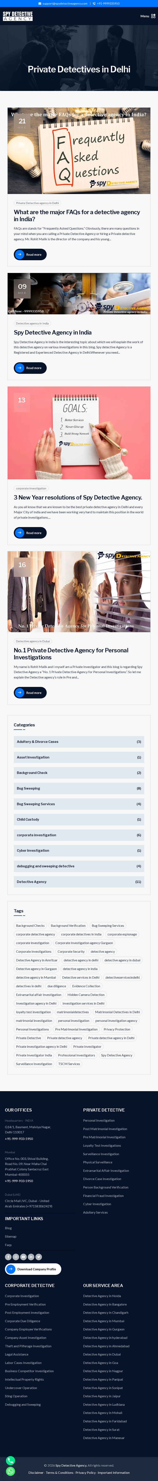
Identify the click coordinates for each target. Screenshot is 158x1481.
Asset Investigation (33, 757)
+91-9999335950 (108, 3)
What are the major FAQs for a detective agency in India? (77, 216)
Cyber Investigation (33, 851)
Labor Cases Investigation (23, 1363)
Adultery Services (95, 1212)
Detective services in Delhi (80, 977)
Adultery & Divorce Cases (37, 742)
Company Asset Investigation (25, 1337)
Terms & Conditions (59, 1472)
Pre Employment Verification (25, 1304)
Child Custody (28, 819)
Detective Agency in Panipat (103, 1379)
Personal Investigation (99, 1120)
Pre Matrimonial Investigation (76, 1029)
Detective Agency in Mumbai (103, 1321)
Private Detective (28, 1038)
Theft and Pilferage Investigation (28, 1346)
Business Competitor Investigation (29, 1371)
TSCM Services (69, 1064)
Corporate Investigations (33, 951)
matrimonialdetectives (73, 1012)
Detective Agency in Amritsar (37, 960)
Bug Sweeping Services (36, 804)
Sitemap (10, 1236)
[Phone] (10, 1460)
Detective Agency (31, 882)
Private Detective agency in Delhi (37, 203)
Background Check (32, 773)
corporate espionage (122, 934)
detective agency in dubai (122, 960)
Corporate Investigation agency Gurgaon (84, 943)
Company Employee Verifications (28, 1329)
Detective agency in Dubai (33, 641)
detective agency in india (80, 969)
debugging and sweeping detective (45, 866)
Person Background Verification (105, 1187)
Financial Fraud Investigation (103, 1196)
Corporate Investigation (22, 1296)
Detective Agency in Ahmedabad (106, 1346)
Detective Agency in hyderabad (105, 1337)
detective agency (103, 951)
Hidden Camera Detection (86, 995)
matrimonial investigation (34, 1020)
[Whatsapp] (10, 1471)
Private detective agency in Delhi (111, 1038)
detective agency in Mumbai (36, 977)
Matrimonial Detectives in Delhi (117, 1012)
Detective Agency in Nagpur (103, 1371)
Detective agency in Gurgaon (36, 969)
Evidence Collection (86, 986)
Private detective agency (64, 1038)
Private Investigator (87, 1046)
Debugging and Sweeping (23, 1404)
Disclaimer (36, 1472)
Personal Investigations (32, 1029)
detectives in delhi (28, 986)
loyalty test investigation (33, 1012)
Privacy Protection (117, 1029)
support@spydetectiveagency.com (65, 3)
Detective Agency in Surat (101, 1429)
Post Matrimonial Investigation (105, 1129)
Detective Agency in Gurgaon (103, 1329)
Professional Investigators (76, 1055)
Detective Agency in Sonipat (103, 1388)
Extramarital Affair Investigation (106, 1170)
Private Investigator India (34, 1055)
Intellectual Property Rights (24, 1379)
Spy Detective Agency (116, 1055)
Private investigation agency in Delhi (41, 1046)
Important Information (114, 1472)
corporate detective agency (35, 934)
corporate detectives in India (81, 934)
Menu (145, 16)
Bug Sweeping (28, 788)
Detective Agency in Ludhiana (104, 1404)
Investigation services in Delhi (83, 1003)
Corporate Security (71, 951)
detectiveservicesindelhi (123, 977)
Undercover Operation (21, 1388)
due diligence (57, 986)
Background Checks (30, 925)
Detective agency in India (32, 323)
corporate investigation (31, 488)
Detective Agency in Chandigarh (105, 1312)
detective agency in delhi (81, 960)
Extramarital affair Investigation (38, 995)
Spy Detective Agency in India (53, 332)
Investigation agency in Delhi (36, 1003)
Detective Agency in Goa (100, 1363)
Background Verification (68, 925)
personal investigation (73, 1020)
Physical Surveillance (97, 1162)
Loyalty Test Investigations (102, 1145)
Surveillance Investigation (34, 1064)
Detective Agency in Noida (102, 1296)
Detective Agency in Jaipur (102, 1396)
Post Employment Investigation (27, 1312)
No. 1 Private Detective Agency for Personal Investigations (71, 654)
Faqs (8, 1245)
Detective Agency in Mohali (102, 1413)
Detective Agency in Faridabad (105, 1421)
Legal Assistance (16, 1354)
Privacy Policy (86, 1472)
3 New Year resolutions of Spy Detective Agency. (78, 497)
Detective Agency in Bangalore (105, 1304)
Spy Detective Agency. (72, 1465)
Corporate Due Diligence (22, 1321)
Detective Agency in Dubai (102, 1354)
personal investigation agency (116, 1020)
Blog (8, 1228)
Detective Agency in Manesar (104, 1438)
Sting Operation (16, 1396)
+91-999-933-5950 (19, 1139)
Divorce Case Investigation (102, 1179)
